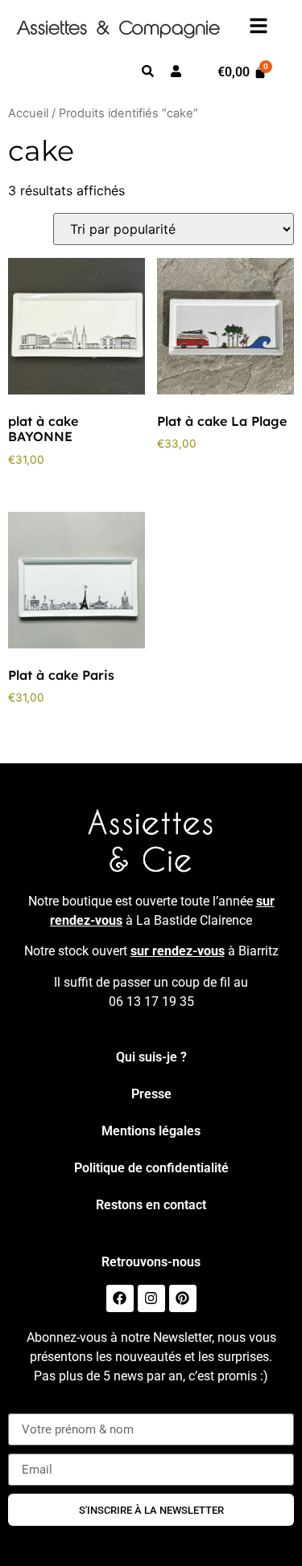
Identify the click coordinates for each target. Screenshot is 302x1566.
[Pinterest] (183, 1298)
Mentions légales (151, 1131)
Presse (151, 1094)
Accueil (28, 113)
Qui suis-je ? (151, 1057)
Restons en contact (151, 1204)
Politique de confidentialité (151, 1168)
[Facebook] (120, 1298)
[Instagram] (151, 1298)
